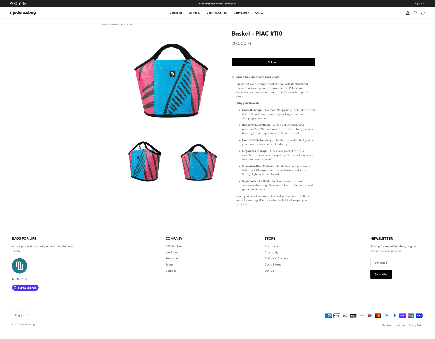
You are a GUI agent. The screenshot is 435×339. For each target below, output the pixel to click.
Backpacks (176, 12)
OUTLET (260, 12)
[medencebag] (23, 13)
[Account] (407, 13)
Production (172, 258)
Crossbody (194, 12)
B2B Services (174, 246)
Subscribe (381, 274)
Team (169, 264)
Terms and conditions (393, 325)
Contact (171, 270)
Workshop (172, 252)
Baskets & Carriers (217, 12)
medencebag (28, 324)
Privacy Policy (416, 325)
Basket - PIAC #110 (122, 24)
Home (105, 24)
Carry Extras (241, 12)
